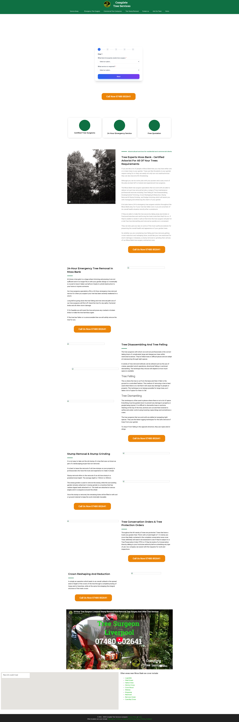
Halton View (129, 683)
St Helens (118, 719)
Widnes (127, 690)
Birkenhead (131, 719)
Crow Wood (129, 687)
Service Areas (74, 11)
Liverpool (124, 719)
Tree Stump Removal (132, 11)
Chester (142, 719)
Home (167, 11)
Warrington (111, 719)
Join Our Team (157, 11)
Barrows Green (130, 697)
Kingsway (128, 692)
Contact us (145, 11)
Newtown (128, 695)
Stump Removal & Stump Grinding (88, 453)
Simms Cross (130, 685)
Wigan (138, 719)
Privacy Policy (132, 717)
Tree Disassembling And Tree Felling (144, 344)
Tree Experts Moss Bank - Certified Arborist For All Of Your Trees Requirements (142, 160)
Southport (149, 719)
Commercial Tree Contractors (113, 11)
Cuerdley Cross (130, 699)
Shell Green (129, 680)
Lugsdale (128, 678)
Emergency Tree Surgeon (92, 11)
